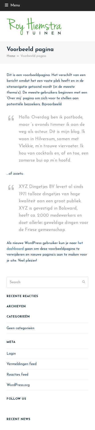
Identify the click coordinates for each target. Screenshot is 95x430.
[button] (12, 5)
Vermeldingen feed (21, 364)
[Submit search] (83, 282)
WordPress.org (18, 385)
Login (11, 353)
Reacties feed (17, 374)
